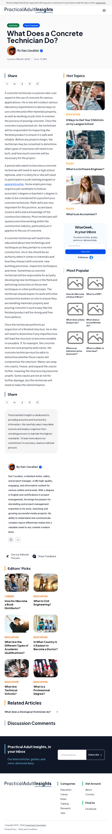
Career (9, 596)
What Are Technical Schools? (11, 690)
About (88, 789)
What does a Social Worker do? (93, 322)
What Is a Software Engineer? (85, 169)
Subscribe (85, 252)
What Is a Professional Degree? (42, 690)
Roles (70, 163)
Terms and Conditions (27, 829)
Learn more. (101, 3)
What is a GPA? (94, 294)
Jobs (62, 812)
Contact (89, 794)
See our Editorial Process (20, 556)
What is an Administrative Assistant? (74, 351)
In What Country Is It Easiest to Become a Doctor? (46, 645)
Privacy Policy (10, 829)
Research (65, 808)
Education (40, 596)
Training (64, 803)
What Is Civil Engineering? (42, 602)
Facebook (90, 808)
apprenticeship (14, 184)
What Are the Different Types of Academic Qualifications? (16, 647)
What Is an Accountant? (81, 214)
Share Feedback (47, 556)
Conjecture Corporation (35, 825)
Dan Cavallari (30, 50)
